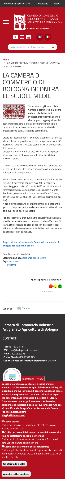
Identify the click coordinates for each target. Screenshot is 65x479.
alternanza (12, 261)
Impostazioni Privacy (32, 379)
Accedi (57, 3)
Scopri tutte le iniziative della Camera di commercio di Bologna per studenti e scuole (31, 243)
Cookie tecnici (11, 421)
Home (6, 59)
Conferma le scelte (14, 463)
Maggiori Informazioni (13, 415)
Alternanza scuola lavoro (33, 258)
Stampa (26, 308)
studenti (11, 264)
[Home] (38, 22)
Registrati (43, 3)
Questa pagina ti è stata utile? (46, 279)
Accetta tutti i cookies (16, 474)
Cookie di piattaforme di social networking (26, 446)
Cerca (52, 47)
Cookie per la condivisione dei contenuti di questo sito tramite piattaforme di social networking (31, 434)
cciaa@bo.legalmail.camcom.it (24, 350)
